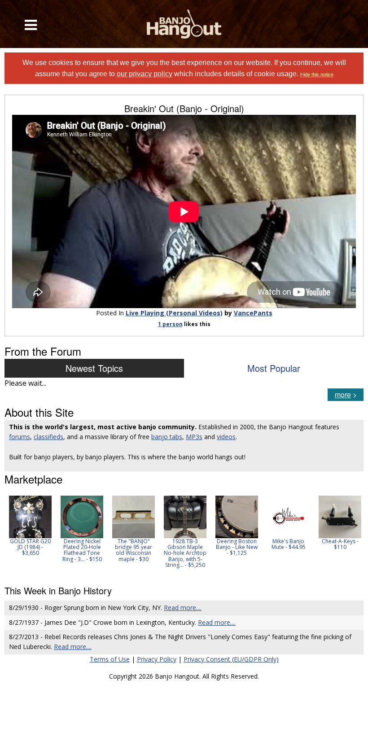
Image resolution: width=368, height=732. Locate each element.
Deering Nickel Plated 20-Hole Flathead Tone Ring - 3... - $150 (82, 550)
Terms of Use (110, 659)
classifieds (48, 436)
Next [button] (350, 534)
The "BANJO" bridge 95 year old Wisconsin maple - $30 (133, 550)
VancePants (253, 313)
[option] (30, 526)
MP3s (194, 436)
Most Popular (273, 368)
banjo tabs (166, 436)
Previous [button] (8, 534)
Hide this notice (316, 74)
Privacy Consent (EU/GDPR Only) (231, 659)
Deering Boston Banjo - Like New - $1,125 (237, 547)
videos (226, 436)
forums (19, 436)
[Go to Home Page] (184, 24)
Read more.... (183, 607)
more (343, 394)
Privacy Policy (156, 659)
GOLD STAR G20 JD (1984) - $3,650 (30, 547)
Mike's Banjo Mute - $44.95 (289, 544)
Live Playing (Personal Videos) (174, 313)
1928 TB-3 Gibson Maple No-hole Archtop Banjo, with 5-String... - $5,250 (185, 553)
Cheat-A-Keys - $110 (340, 544)
